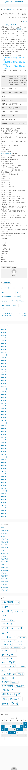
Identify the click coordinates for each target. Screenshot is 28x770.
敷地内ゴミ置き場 (6, 305)
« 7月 (2, 743)
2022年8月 (3, 465)
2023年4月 (3, 443)
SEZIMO (25, 21)
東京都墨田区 (4, 547)
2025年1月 (3, 383)
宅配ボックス (22, 301)
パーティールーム (8, 666)
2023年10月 (4, 425)
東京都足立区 (4, 590)
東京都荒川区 (4, 581)
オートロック (5, 301)
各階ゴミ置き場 (7, 686)
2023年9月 (3, 428)
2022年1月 (3, 485)
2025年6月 (3, 369)
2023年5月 (3, 440)
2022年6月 (3, 471)
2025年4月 (3, 375)
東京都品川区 (4, 544)
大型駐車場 (19, 686)
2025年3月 (3, 377)
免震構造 (4, 678)
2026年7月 (3, 332)
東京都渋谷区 (4, 570)
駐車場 (5, 703)
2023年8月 (3, 431)
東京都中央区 (4, 530)
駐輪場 (14, 703)
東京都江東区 (4, 567)
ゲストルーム (6, 644)
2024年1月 (3, 417)
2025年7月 (3, 366)
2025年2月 (3, 380)
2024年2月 (3, 414)
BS (12, 288)
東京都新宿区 (4, 556)
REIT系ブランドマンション (8, 292)
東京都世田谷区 (5, 528)
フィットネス (20, 666)
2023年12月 (4, 420)
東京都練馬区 (4, 578)
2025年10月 (4, 358)
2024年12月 (4, 386)
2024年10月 (4, 392)
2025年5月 (3, 372)
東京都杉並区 (4, 559)
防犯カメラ (15, 305)
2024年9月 (3, 394)
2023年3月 (3, 445)
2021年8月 (3, 499)
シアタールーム (15, 647)
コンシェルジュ (19, 644)
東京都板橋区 (4, 561)
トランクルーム (8, 658)
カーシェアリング (6, 641)
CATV (16, 288)
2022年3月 (3, 479)
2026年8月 (3, 329)
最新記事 (14, 267)
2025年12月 (4, 352)
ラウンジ (19, 674)
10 (2, 729)
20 (14, 732)
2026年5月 (3, 338)
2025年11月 (4, 355)
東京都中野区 (4, 533)
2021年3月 (3, 513)
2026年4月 (3, 341)
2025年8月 (3, 363)
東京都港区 (4, 573)
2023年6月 (3, 437)
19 (10, 732)
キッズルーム (18, 641)
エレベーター (17, 296)
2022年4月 (3, 476)
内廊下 (13, 678)
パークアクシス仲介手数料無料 (14, 2)
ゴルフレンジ (5, 647)
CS (21, 288)
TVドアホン (20, 292)
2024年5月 (3, 406)
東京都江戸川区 (5, 564)
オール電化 (22, 637)
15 (21, 729)
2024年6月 (3, 403)
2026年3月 (3, 343)
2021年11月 (4, 491)
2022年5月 (3, 474)
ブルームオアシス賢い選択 (8, 25)
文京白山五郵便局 (6, 153)
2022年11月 (4, 457)
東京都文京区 (7, 282)
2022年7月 (3, 468)
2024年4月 (3, 409)
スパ (23, 647)
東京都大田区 (4, 550)
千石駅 (19, 29)
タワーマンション (9, 650)
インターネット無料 (6, 296)
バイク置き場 (8, 662)
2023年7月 (3, 434)
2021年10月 (4, 493)
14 (17, 729)
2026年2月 (3, 346)
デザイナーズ (14, 301)
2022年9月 (3, 462)
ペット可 (12, 670)
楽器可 (5, 699)
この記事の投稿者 (6, 267)
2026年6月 (3, 335)
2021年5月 (3, 508)
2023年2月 (3, 448)
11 (6, 729)
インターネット (9, 624)
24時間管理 (6, 288)
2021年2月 (3, 516)
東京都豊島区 (4, 587)
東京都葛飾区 (4, 584)
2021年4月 (3, 510)
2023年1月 (3, 451)
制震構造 (15, 682)
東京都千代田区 (5, 539)
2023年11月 (4, 423)
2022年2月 (3, 482)
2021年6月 (3, 505)
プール (3, 670)
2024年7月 (3, 400)
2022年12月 (4, 454)
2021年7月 (3, 502)
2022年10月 (4, 459)
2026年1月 (3, 349)
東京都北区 (4, 536)
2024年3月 (3, 411)
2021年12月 (4, 488)
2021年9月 (3, 496)
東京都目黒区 (4, 576)
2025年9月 (3, 360)
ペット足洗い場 (8, 674)
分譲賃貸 (6, 682)
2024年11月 (4, 389)
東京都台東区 (4, 542)
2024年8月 (3, 397)
